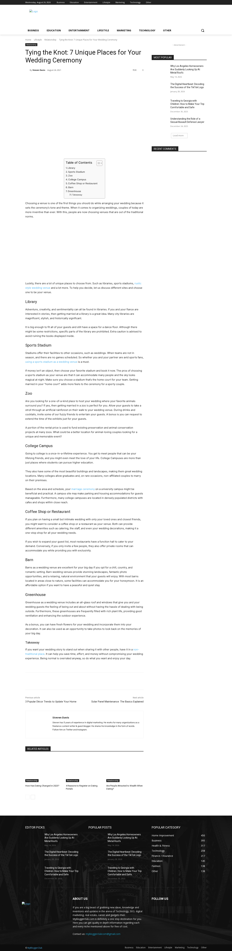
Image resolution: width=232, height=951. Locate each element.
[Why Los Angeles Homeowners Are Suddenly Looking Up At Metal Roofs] (160, 70)
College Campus (77, 179)
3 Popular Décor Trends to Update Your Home (50, 701)
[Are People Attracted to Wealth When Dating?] (125, 769)
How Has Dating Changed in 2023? (42, 785)
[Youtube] (205, 2)
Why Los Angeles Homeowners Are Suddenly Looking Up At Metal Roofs (186, 69)
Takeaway (77, 194)
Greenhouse (74, 191)
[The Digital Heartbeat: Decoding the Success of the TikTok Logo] (160, 88)
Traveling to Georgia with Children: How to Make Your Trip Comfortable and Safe (187, 104)
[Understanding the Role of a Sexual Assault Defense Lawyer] (160, 123)
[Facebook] (186, 2)
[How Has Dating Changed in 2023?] (44, 769)
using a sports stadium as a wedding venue (51, 361)
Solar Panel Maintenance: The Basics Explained (117, 701)
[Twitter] (57, 78)
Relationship (50, 39)
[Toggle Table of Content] (98, 163)
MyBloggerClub (35, 947)
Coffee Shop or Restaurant (82, 183)
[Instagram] (191, 2)
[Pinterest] (200, 2)
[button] (203, 30)
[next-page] (33, 797)
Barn (70, 187)
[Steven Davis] (27, 70)
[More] (81, 78)
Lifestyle (38, 39)
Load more (178, 135)
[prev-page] (27, 797)
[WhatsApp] (73, 78)
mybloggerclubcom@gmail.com (103, 934)
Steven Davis (38, 70)
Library (71, 168)
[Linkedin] (195, 2)
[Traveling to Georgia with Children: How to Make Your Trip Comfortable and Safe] (160, 105)
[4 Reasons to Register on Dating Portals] (84, 769)
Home (28, 39)
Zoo (70, 175)
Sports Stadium (76, 171)
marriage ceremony (83, 489)
